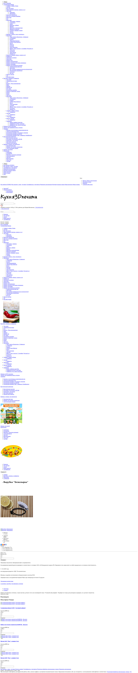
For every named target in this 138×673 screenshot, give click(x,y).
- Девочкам (12, 12)
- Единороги (12, 22)
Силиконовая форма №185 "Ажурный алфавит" (13, 608)
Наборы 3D (9, 87)
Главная (5, 474)
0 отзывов (5, 533)
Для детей (8, 11)
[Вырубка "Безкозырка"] (17, 527)
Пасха (7, 265)
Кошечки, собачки (10, 247)
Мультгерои (6, 150)
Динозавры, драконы (11, 243)
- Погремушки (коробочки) (15, 70)
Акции (5, 217)
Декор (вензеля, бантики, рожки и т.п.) (15, 9)
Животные (9, 20)
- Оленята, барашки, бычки (15, 30)
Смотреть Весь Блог (88, 184)
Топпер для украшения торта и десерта (12, 127)
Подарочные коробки (11, 90)
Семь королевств (10, 156)
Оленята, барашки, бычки (12, 252)
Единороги (9, 245)
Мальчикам (9, 236)
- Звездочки (12, 68)
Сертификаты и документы (10, 167)
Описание (5, 588)
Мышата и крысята (11, 251)
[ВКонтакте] (1, 544)
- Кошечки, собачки (14, 25)
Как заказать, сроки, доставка (10, 166)
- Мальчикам (12, 13)
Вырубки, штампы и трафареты (11, 78)
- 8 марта (11, 39)
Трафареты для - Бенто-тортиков (14, 371)
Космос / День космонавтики (13, 83)
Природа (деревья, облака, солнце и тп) (16, 55)
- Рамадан (11, 44)
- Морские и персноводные (16, 27)
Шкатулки (8, 17)
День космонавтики (11, 263)
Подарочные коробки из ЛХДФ (14, 134)
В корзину (3, 560)
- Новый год (12, 53)
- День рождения (13, 47)
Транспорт (9, 59)
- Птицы (11, 31)
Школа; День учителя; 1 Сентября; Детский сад (17, 271)
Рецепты (85, 183)
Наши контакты (7, 171)
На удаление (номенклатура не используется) (17, 291)
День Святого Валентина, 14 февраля (15, 259)
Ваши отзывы (6, 173)
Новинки (5, 214)
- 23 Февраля (12, 38)
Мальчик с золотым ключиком (13, 154)
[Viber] (4, 544)
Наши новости (7, 218)
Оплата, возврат (19, 669)
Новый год (9, 276)
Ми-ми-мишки (10, 158)
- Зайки (11, 24)
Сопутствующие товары (12, 148)
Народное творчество (11, 15)
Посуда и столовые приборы (13, 16)
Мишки (8, 249)
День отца (8, 272)
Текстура (8, 95)
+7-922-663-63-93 (5, 208)
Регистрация (9, 192)
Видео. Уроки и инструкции (90, 180)
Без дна (8, 295)
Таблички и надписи (11, 57)
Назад (5, 1)
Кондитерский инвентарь (9, 136)
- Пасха (11, 43)
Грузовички (9, 153)
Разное (8, 92)
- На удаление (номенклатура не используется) (20, 69)
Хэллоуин (8, 273)
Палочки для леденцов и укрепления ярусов (17, 130)
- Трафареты (12, 112)
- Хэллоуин (12, 51)
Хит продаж (6, 215)
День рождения (10, 269)
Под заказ (8, 88)
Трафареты (9, 121)
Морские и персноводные (12, 250)
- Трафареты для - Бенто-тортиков (17, 125)
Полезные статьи (87, 182)
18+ (7, 75)
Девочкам (8, 234)
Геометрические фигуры (12, 289)
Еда (7, 18)
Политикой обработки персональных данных (118, 671)
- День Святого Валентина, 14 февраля (18, 37)
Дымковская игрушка (11, 81)
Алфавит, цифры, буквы (12, 5)
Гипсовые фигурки (11, 145)
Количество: (4, 554)
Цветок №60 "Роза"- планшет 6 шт (10, 658)
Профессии (9, 56)
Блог (4, 174)
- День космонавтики (14, 40)
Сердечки (8, 294)
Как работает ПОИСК (8, 165)
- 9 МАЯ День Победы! (15, 42)
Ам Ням (8, 161)
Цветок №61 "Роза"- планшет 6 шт (10, 641)
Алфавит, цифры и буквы (12, 110)
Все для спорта (10, 8)
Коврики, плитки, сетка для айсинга (15, 34)
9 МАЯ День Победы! (11, 264)
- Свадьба (11, 46)
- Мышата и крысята (14, 29)
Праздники (9, 35)
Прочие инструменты (11, 143)
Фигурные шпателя (11, 141)
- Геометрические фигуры (15, 66)
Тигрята (8, 255)
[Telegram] (6, 544)
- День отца (12, 49)
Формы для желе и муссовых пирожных (16, 62)
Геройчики (9, 152)
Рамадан (8, 267)
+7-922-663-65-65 (39, 207)
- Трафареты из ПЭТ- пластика (16, 123)
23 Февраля (9, 260)
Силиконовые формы (8, 4)
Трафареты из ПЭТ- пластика (13, 370)
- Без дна (11, 73)
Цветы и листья (10, 74)
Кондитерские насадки (12, 138)
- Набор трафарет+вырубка (15, 122)
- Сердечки (12, 72)
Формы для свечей (8, 149)
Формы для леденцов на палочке (14, 65)
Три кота (8, 157)
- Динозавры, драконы (14, 21)
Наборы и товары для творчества (11, 144)
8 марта (8, 262)
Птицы (8, 254)
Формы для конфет (11, 64)
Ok (130, 671)
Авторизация (9, 191)
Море (7, 84)
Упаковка (5, 128)
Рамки (7, 94)
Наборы (8, 86)
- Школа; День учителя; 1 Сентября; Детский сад (21, 48)
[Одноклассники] (2, 544)
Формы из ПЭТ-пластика (9, 126)
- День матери (12, 52)
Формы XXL (9, 60)
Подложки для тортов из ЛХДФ (14, 139)
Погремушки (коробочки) (12, 293)
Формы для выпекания (12, 61)
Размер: (2, 545)
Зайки (7, 246)
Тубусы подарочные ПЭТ (12, 131)
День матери (9, 274)
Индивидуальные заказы (9, 170)
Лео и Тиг (8, 160)
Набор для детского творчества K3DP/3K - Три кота (14, 624)
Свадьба (8, 268)
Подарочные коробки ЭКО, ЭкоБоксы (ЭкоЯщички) (19, 135)
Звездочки (8, 290)
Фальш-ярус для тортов (12, 140)
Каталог (5, 223)
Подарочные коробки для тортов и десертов (17, 132)
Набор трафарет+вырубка (12, 369)
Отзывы (5, 590)
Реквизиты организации (9, 169)
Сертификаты (6, 219)
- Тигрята (11, 33)
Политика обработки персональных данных (48, 669)
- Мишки (11, 26)
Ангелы (8, 7)
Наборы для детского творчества (14, 147)
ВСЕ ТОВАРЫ (7, 3)
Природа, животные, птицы (13, 91)
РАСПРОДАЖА (10, 77)
